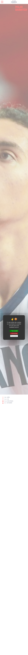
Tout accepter (14, 330)
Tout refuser (14, 333)
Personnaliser (14, 336)
